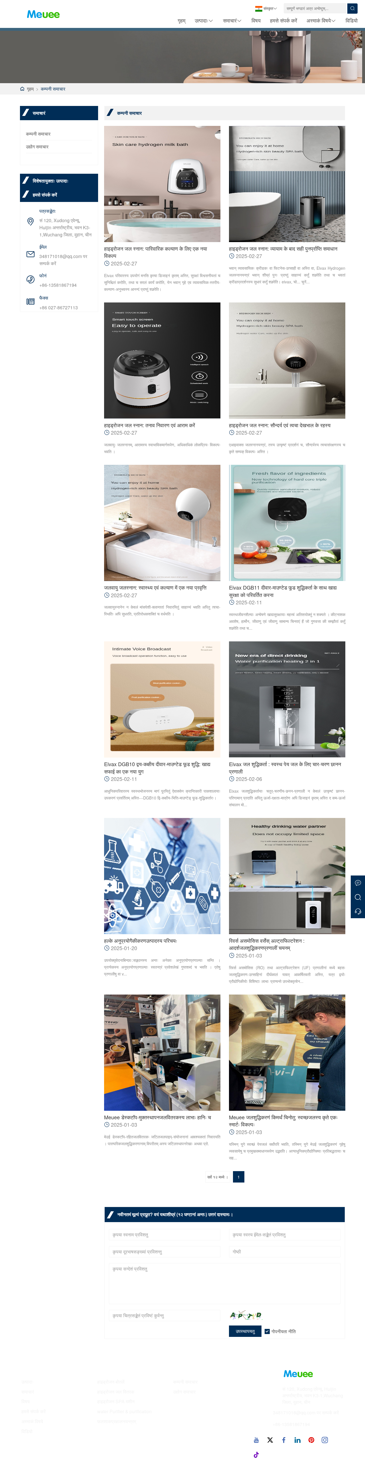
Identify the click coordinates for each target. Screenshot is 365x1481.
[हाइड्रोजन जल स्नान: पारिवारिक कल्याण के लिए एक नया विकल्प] (162, 184)
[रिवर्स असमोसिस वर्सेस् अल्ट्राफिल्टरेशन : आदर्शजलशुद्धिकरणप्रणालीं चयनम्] (287, 876)
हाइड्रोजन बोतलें (111, 1382)
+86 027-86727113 (58, 307)
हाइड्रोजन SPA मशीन (116, 1401)
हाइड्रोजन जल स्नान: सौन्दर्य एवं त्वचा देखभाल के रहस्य (279, 425)
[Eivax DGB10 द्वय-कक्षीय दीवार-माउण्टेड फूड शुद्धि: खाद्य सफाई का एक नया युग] (162, 699)
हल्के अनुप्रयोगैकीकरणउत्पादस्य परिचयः (140, 940)
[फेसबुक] (283, 1439)
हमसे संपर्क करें (283, 20)
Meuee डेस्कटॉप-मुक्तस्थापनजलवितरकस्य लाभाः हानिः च (157, 1117)
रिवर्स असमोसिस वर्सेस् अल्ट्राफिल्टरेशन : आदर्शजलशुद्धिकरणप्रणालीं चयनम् (267, 944)
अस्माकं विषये (319, 20)
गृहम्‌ (181, 20)
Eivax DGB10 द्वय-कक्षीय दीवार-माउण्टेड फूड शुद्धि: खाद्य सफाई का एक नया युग (157, 767)
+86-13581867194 (58, 285)
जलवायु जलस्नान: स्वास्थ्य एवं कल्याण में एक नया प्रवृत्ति (155, 587)
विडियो (352, 20)
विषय (256, 20)
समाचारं (230, 20)
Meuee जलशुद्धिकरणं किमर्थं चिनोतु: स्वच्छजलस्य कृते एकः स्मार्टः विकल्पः (283, 1121)
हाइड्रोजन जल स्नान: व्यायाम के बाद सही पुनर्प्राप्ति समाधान (283, 248)
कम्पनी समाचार (53, 88)
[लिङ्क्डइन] (297, 1439)
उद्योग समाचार (37, 146)
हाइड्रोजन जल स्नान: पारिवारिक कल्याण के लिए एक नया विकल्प (155, 252)
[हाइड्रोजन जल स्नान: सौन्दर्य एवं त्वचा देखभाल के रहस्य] (287, 360)
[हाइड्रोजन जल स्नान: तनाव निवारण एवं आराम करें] (162, 360)
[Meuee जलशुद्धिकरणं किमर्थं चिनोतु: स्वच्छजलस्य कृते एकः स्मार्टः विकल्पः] (287, 1053)
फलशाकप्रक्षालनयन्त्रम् (116, 1421)
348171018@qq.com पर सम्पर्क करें (63, 260)
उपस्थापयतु (245, 1331)
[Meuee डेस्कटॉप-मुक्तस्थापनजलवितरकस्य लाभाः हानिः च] (162, 1053)
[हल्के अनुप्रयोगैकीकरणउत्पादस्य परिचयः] (162, 876)
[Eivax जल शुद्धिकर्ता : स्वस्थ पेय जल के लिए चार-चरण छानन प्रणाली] (287, 699)
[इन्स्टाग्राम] (324, 1439)
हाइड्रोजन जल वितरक (115, 1392)
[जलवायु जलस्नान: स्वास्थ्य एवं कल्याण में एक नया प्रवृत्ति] (162, 523)
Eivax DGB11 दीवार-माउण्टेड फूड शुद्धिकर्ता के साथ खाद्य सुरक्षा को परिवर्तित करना (283, 591)
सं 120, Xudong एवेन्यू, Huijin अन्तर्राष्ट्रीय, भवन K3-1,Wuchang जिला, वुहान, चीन (65, 227)
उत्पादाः (201, 20)
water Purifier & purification (124, 1411)
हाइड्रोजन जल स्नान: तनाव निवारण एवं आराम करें (149, 425)
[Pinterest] (311, 1439)
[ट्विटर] (270, 1439)
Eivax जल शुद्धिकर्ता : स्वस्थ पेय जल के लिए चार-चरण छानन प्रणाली (285, 767)
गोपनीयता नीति (283, 1331)
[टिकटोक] (256, 1454)
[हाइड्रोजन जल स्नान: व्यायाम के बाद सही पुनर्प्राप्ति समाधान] (287, 184)
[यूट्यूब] (256, 1439)
